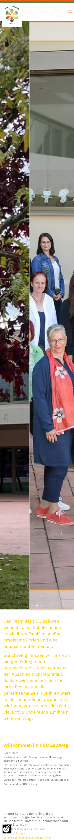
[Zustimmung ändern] (7, 829)
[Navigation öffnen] (69, 12)
